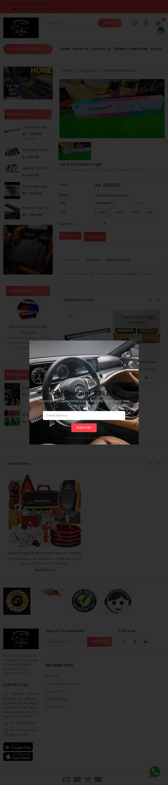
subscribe (84, 427)
